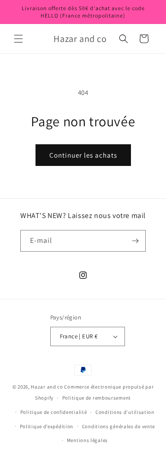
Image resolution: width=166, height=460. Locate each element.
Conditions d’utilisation (124, 412)
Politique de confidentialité (53, 412)
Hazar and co (47, 386)
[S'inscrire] (135, 241)
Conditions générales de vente (118, 426)
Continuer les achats (83, 155)
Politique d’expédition (46, 426)
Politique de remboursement (96, 398)
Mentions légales (87, 440)
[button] (18, 39)
